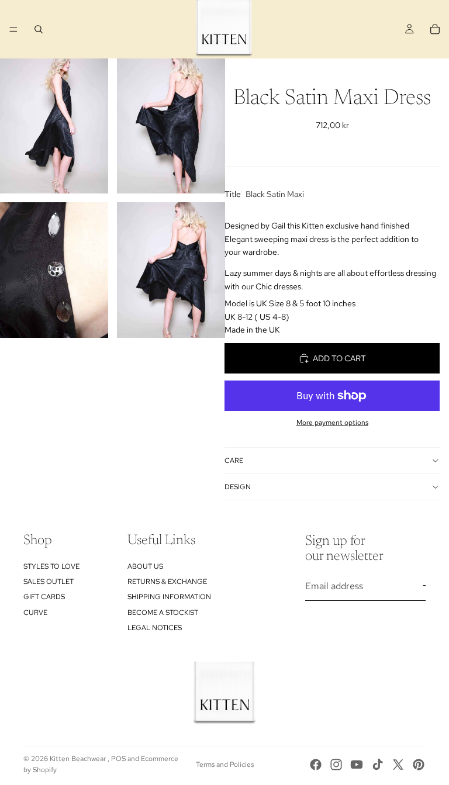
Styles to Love (51, 566)
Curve (35, 612)
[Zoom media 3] (54, 269)
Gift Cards (44, 596)
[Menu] (13, 29)
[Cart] (435, 29)
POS (118, 758)
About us (145, 566)
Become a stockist (162, 612)
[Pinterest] (419, 765)
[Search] (38, 29)
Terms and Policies (225, 764)
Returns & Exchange (167, 581)
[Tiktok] (378, 765)
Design (237, 487)
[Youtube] (357, 765)
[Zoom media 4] (171, 269)
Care (233, 460)
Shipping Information (169, 596)
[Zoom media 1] (54, 125)
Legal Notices (154, 627)
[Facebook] (316, 765)
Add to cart (339, 358)
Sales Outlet (48, 581)
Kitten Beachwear (79, 758)
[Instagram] (336, 765)
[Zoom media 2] (171, 125)
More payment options (332, 422)
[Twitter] (398, 765)
